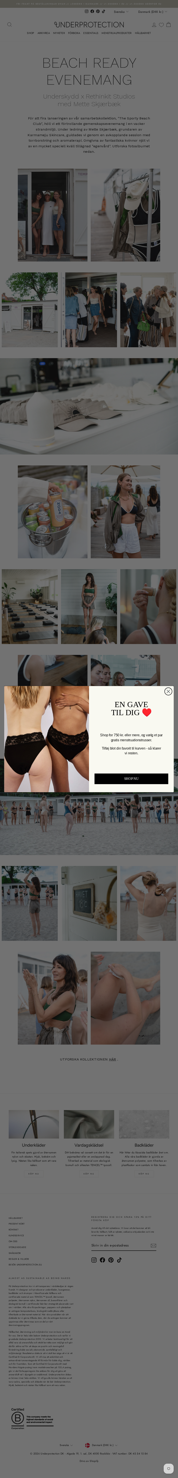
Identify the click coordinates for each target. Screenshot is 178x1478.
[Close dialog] (168, 691)
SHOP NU (131, 778)
